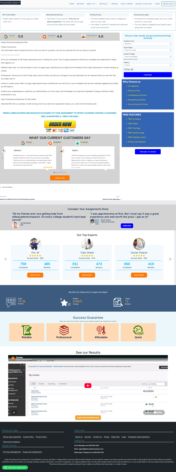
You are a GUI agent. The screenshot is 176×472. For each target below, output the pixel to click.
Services (103, 4)
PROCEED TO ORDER (148, 152)
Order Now (115, 437)
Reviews (80, 4)
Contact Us (97, 437)
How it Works (127, 4)
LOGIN (157, 4)
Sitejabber (52, 35)
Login (124, 437)
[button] (5, 259)
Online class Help (143, 4)
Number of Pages (129, 54)
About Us (91, 4)
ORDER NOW (60, 178)
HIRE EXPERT (35, 275)
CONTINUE (148, 75)
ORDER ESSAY (168, 4)
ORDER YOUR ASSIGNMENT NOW (88, 417)
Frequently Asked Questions (139, 437)
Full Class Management (12, 452)
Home (71, 4)
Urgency (126, 62)
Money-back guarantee (12, 437)
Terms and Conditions (11, 442)
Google (12, 35)
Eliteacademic (91, 35)
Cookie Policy (28, 437)
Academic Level (129, 41)
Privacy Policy (41, 437)
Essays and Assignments (32, 452)
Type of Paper (128, 47)
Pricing (114, 4)
